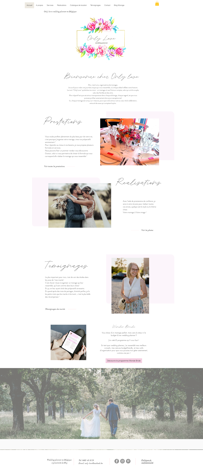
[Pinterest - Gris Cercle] (128, 461)
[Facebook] (116, 461)
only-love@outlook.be (94, 463)
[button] (157, 3)
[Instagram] (122, 461)
